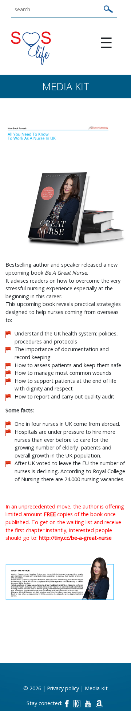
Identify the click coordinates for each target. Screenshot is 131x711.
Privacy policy (63, 688)
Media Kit (96, 688)
